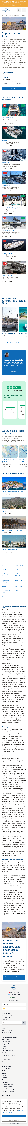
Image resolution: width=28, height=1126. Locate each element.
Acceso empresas (7, 1098)
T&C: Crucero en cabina (9, 1053)
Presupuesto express (8, 1091)
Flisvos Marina (19, 565)
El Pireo (17, 561)
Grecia (23, 15)
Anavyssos (5, 561)
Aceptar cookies (14, 1116)
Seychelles (5, 1082)
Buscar (14, 88)
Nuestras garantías (7, 1035)
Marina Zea (5, 586)
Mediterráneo (17, 15)
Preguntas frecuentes (8, 1044)
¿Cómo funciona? (7, 1032)
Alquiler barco (8, 15)
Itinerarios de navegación (9, 1089)
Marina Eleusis (19, 580)
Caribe (4, 1080)
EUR (6, 1004)
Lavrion (17, 569)
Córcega (4, 1077)
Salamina (17, 591)
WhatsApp (15, 997)
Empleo (4, 1048)
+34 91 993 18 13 (14, 992)
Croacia (4, 1073)
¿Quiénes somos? (7, 1030)
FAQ (3, 1057)
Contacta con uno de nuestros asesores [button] (14, 977)
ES (6, 1008)
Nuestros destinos (7, 1084)
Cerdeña (4, 1071)
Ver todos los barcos (13, 291)
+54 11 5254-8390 (15, 995)
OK (24, 1023)
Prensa (4, 1046)
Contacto (14, 372)
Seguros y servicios (7, 1041)
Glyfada (4, 569)
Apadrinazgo (5, 1039)
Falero (4, 565)
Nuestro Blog (6, 1060)
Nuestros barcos (7, 1086)
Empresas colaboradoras (9, 1037)
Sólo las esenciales (14, 1120)
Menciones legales (7, 1050)
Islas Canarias (6, 1068)
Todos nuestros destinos (13, 342)
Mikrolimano (18, 586)
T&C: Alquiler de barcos (9, 1055)
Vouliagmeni (5, 597)
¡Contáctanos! (15, 1000)
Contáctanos (5, 1062)
